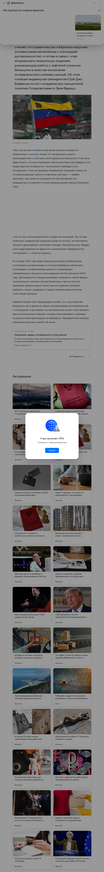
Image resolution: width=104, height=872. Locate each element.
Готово (52, 450)
